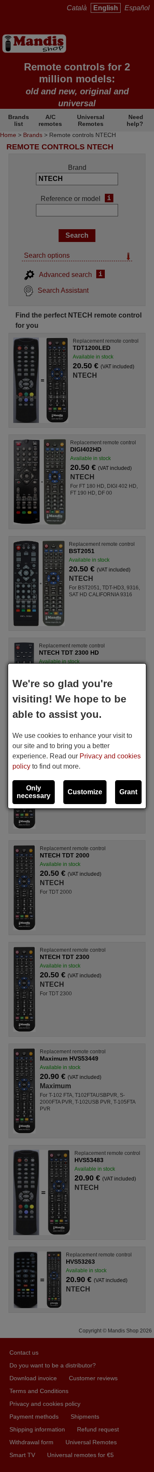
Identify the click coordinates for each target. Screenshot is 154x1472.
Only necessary (33, 791)
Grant (128, 792)
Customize (85, 792)
